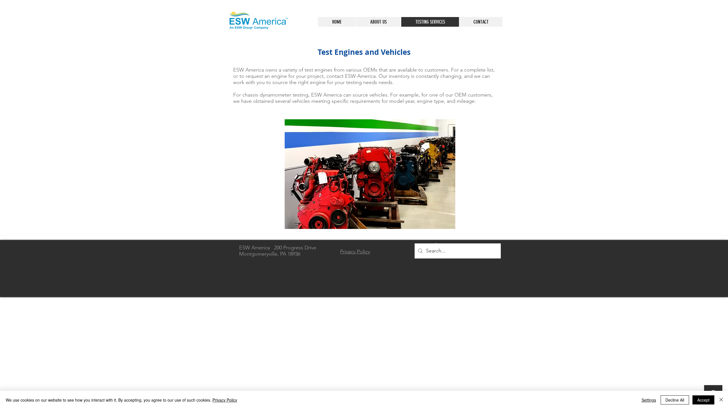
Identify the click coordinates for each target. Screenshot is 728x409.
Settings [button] (649, 400)
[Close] (721, 399)
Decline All (674, 400)
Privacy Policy (224, 400)
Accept (703, 400)
